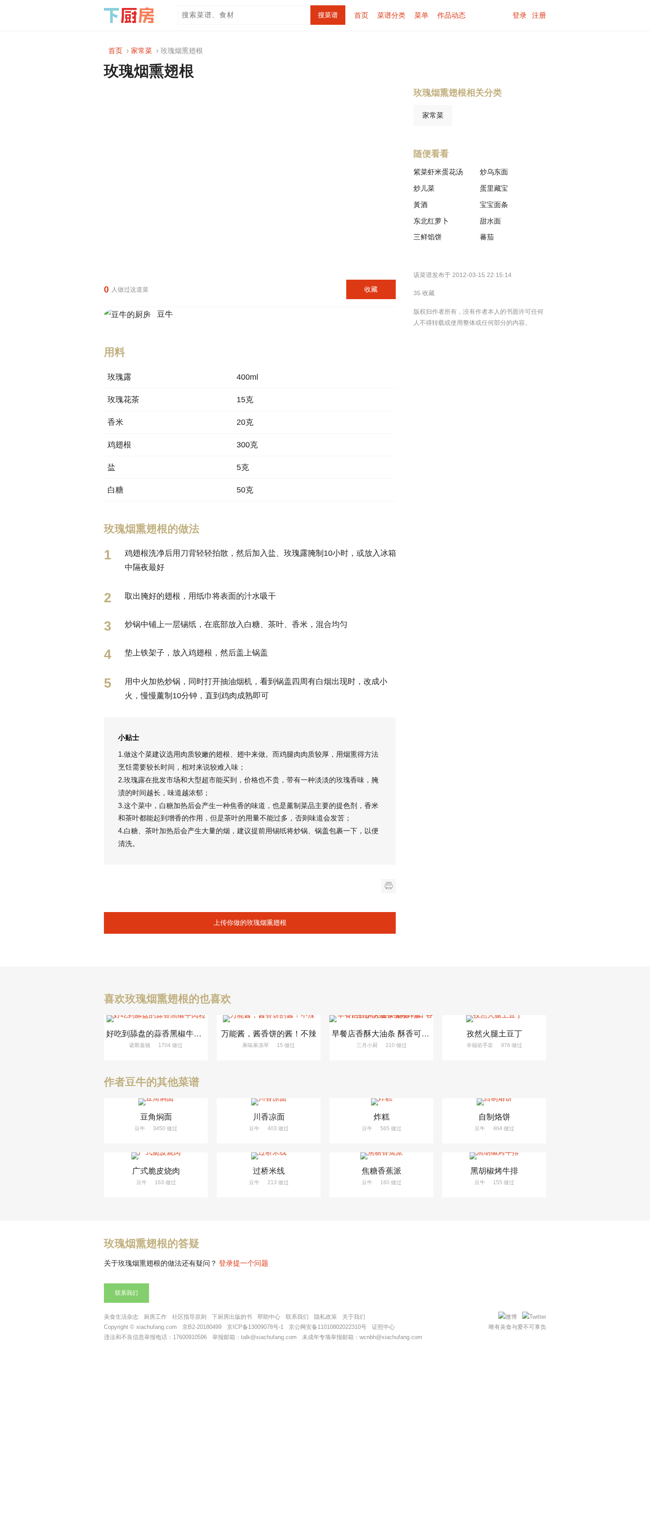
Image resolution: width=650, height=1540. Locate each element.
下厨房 (130, 15)
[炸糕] (381, 1101)
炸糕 (382, 1117)
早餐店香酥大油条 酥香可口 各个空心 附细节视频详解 (426, 1033)
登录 (519, 15)
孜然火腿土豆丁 (494, 1033)
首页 (361, 15)
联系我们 (126, 1293)
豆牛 (163, 314)
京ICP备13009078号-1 (255, 1327)
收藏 (371, 289)
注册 (539, 15)
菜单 (421, 15)
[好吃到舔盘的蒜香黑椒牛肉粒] (156, 1018)
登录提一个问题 (243, 1263)
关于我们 (353, 1316)
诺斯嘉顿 (139, 1045)
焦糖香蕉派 (381, 1171)
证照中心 (383, 1327)
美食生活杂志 (121, 1316)
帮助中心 (268, 1316)
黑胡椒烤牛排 (494, 1171)
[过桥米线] (269, 1155)
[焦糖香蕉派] (381, 1155)
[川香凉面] (269, 1101)
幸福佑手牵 (479, 1045)
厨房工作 (155, 1316)
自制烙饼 (494, 1117)
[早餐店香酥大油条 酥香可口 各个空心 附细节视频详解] (381, 1018)
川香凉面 (269, 1117)
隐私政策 (325, 1316)
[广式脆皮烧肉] (156, 1155)
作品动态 (451, 15)
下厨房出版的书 (232, 1316)
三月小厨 (367, 1045)
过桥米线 (269, 1171)
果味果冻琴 (255, 1045)
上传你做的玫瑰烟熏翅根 (250, 922)
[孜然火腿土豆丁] (494, 1018)
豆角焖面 (156, 1117)
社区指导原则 (189, 1316)
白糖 (115, 489)
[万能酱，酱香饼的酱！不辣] (269, 1018)
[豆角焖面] (156, 1101)
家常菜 (433, 115)
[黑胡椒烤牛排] (494, 1155)
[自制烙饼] (494, 1101)
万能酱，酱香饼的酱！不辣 (269, 1033)
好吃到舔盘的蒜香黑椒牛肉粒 (158, 1033)
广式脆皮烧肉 (156, 1171)
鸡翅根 (119, 444)
